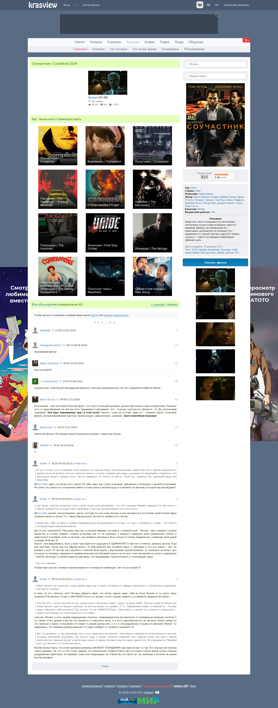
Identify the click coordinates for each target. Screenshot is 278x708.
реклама (135, 686)
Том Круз (220, 199)
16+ (213, 212)
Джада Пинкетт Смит (229, 202)
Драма (203, 249)
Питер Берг (209, 202)
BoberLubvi (46, 427)
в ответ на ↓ (80, 463)
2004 (193, 187)
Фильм (230, 252)
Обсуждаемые (194, 49)
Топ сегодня (118, 49)
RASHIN (44, 445)
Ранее (105, 666)
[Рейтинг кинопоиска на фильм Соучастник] (224, 173)
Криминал (214, 249)
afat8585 (45, 330)
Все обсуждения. (45, 304)
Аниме (149, 42)
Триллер (226, 249)
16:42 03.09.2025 (73, 363)
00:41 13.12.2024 (67, 427)
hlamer (79, 42)
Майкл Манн (206, 193)
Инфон (148, 692)
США (197, 190)
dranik (43, 463)
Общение (196, 42)
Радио (165, 42)
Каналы (96, 42)
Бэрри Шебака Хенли (224, 196)
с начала (157, 304)
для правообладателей (157, 686)
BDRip (201, 209)
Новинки (99, 49)
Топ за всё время (144, 49)
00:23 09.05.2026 (76, 345)
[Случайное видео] (208, 5)
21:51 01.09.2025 (73, 381)
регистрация (91, 5)
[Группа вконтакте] (199, 7)
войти (94, 315)
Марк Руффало (235, 199)
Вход (67, 5)
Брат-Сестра (47, 399)
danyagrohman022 (50, 345)
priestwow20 (49, 381)
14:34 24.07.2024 (63, 445)
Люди (179, 42)
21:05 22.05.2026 (65, 330)
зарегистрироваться (116, 315)
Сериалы (114, 42)
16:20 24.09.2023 (62, 463)
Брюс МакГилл (202, 196)
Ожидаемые (170, 49)
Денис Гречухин (49, 363)
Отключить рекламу (236, 5)
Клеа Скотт (191, 206)
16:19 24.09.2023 (62, 498)
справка (122, 686)
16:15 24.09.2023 (62, 579)
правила (109, 686)
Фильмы (132, 42)
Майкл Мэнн (192, 252)
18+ (217, 5)
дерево (172, 304)
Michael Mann (208, 252)
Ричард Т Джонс (204, 199)
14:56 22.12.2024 (70, 399)
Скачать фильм (216, 262)
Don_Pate (41, 484)
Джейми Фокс (193, 202)
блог (193, 686)
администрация (92, 686)
